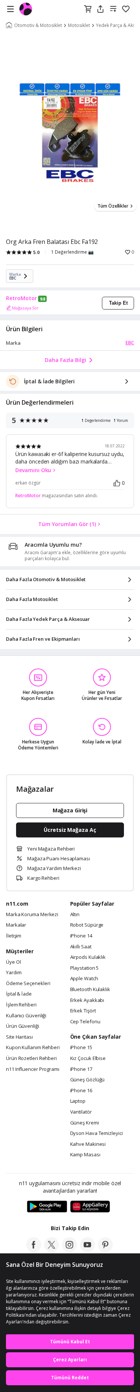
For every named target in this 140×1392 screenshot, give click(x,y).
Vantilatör (81, 1112)
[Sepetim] (87, 9)
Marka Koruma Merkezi (32, 915)
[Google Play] (47, 1207)
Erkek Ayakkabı (87, 1000)
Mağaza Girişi (70, 810)
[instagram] (69, 1250)
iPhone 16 (81, 1091)
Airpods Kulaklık (88, 957)
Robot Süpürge (87, 925)
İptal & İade (19, 994)
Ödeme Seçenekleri (28, 984)
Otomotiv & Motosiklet (38, 25)
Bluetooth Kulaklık (90, 990)
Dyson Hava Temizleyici (96, 1133)
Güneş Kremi (84, 1123)
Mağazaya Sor (25, 308)
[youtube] (87, 1250)
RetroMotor (21, 298)
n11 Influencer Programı (32, 1069)
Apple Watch (84, 979)
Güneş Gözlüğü (87, 1080)
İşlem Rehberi (21, 1005)
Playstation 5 (84, 968)
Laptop (77, 1101)
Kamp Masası (85, 1155)
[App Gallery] (90, 1207)
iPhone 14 (81, 936)
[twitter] (51, 1250)
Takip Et (118, 303)
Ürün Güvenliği (22, 1026)
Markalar (16, 925)
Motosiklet (79, 25)
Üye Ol (13, 962)
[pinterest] (105, 1250)
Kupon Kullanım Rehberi (33, 1048)
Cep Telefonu (85, 1022)
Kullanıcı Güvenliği (26, 1016)
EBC (129, 342)
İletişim (13, 936)
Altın (75, 915)
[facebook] (33, 1250)
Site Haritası (19, 1037)
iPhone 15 (81, 1048)
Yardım (13, 973)
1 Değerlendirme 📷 (72, 252)
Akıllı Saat (80, 947)
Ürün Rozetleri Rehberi (31, 1059)
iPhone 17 (81, 1069)
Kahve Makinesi (88, 1144)
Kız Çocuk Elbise (88, 1059)
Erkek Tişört (83, 1011)
